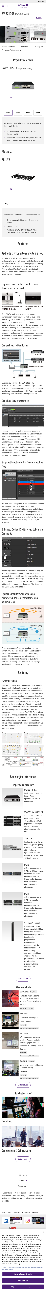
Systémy (36, 46)
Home (3, 1212)
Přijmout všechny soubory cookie (23, 1287)
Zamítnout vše (23, 1280)
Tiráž (4, 1267)
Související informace (10, 50)
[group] (8, 112)
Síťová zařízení (25, 1212)
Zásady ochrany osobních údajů (19, 1267)
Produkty (16, 1212)
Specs (21, 1180)
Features (24, 46)
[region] (23, 1260)
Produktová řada (8, 46)
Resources (22, 1186)
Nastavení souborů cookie (23, 1274)
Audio (9, 1212)
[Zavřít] (43, 1232)
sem (19, 1261)
